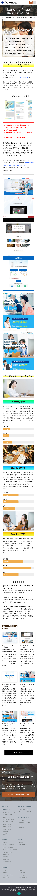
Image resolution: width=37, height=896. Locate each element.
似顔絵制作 (5, 831)
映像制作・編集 (7, 824)
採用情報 (5, 872)
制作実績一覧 (18, 753)
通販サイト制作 (7, 817)
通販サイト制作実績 (8, 847)
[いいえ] (35, 890)
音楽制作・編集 (7, 829)
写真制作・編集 (7, 826)
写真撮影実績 (6, 857)
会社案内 (21, 870)
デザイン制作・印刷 (8, 822)
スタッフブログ (23, 845)
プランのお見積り (23, 877)
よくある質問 (18, 582)
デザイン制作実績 (7, 852)
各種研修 (5, 834)
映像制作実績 (6, 854)
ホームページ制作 (7, 814)
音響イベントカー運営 (24, 822)
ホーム (4, 870)
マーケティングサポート (9, 812)
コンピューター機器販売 (25, 812)
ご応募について (23, 872)
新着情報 (21, 842)
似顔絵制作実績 (7, 862)
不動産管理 (21, 827)
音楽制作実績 (6, 859)
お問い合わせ (6, 877)
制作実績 (5, 842)
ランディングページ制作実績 (10, 849)
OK (19, 893)
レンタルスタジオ (23, 820)
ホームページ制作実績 (8, 845)
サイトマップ (22, 875)
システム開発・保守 (24, 809)
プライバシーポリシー (8, 875)
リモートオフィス (23, 825)
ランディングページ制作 (9, 819)
